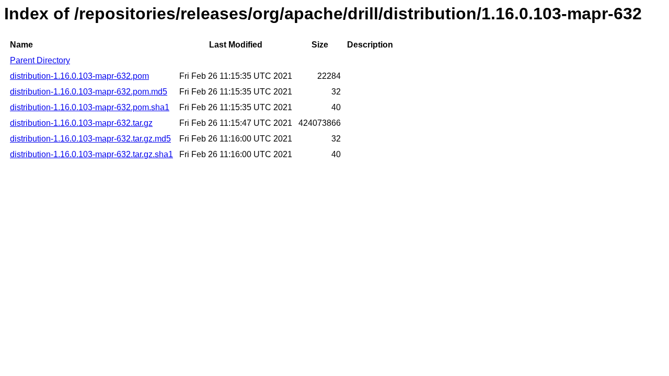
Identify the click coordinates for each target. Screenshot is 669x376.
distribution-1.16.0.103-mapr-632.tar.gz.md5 (90, 138)
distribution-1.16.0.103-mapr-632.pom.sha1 (89, 107)
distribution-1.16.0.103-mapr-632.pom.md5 (88, 91)
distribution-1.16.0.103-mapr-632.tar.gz (81, 123)
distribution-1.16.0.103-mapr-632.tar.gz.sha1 (91, 154)
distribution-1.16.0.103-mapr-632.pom (79, 76)
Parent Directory (40, 60)
